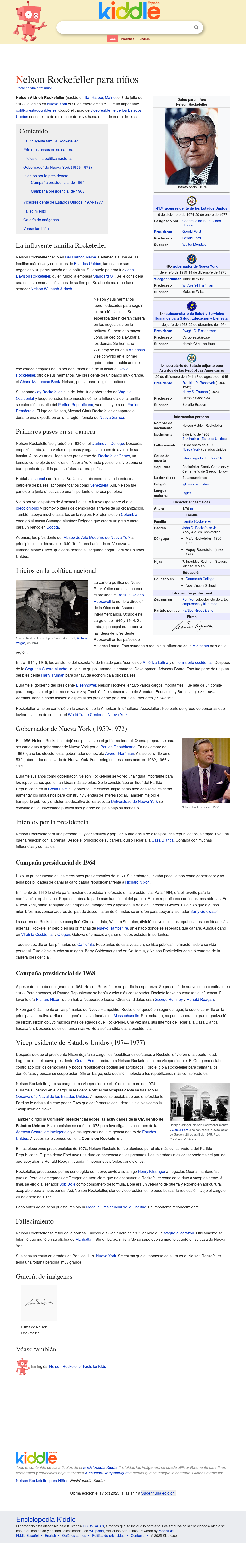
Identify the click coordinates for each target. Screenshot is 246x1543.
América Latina (155, 662)
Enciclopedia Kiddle (100, 1467)
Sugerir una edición (158, 1493)
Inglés (186, 492)
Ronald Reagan (200, 999)
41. (159, 208)
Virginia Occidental (37, 934)
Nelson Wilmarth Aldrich (51, 288)
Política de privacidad (108, 1535)
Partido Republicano (197, 610)
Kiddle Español (27, 1535)
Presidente (163, 231)
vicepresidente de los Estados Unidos (195, 208)
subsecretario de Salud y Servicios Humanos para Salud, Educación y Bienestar (192, 316)
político (22, 110)
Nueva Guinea (111, 417)
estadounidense (42, 110)
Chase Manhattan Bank (40, 381)
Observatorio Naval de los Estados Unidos (52, 1096)
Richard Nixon (137, 882)
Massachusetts (126, 1015)
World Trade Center (84, 714)
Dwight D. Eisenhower (199, 330)
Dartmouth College (200, 578)
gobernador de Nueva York (195, 266)
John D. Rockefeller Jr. (199, 527)
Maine (110, 97)
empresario (191, 603)
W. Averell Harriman (197, 285)
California (85, 944)
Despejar (186, 28)
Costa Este (57, 789)
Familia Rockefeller (196, 520)
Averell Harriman (119, 753)
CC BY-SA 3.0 (93, 1526)
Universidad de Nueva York (134, 801)
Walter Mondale (194, 244)
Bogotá (53, 527)
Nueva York (191, 449)
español (38, 478)
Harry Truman (52, 675)
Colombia (129, 514)
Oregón (63, 934)
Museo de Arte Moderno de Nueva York (96, 537)
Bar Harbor (190, 438)
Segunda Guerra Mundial (46, 668)
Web (113, 39)
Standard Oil (104, 276)
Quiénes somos (74, 1535)
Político (188, 599)
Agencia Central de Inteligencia (42, 1132)
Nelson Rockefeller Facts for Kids (77, 1366)
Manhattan (84, 1239)
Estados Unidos (214, 438)
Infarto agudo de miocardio (202, 457)
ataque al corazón (179, 1233)
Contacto (138, 1535)
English (145, 39)
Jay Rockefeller (48, 391)
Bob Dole (67, 1184)
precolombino (27, 508)
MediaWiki (166, 1530)
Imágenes (127, 39)
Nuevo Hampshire (112, 928)
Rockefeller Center (114, 455)
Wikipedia (96, 1530)
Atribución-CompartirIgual (107, 1473)
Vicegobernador (167, 278)
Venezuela (99, 485)
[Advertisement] (123, 57)
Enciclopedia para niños (34, 87)
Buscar (196, 27)
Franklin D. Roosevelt (198, 382)
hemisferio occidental (194, 662)
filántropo (210, 603)
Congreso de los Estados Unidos (201, 223)
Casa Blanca (163, 840)
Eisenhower (86, 685)
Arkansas (137, 350)
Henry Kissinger (151, 1171)
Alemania (201, 645)
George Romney (169, 999)
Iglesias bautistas (195, 483)
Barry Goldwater (204, 911)
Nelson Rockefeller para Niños (42, 1480)
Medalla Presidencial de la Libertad (116, 1207)
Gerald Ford (191, 231)
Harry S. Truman (195, 391)
